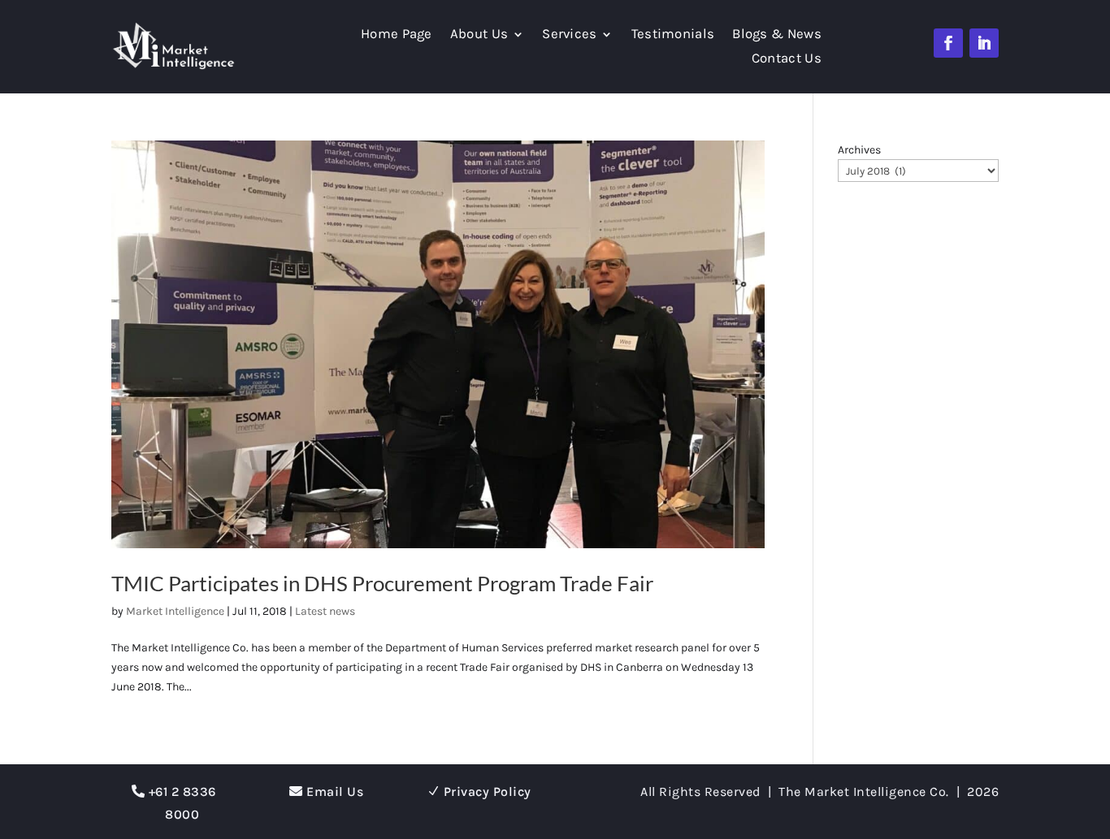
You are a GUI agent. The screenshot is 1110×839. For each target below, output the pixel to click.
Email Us (334, 791)
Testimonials (673, 34)
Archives (859, 150)
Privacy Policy (487, 791)
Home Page (396, 34)
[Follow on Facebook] (948, 43)
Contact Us (787, 59)
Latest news (325, 611)
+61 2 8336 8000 (182, 802)
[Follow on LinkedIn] (984, 43)
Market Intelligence (175, 611)
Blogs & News (777, 34)
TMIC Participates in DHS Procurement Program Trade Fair (382, 583)
